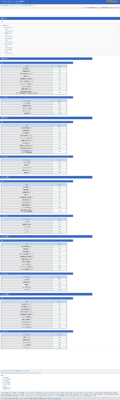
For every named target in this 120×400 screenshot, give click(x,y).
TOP (2, 21)
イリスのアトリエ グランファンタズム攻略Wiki (12, 1)
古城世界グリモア (8, 32)
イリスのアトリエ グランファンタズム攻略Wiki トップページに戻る (15, 370)
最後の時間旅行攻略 (8, 395)
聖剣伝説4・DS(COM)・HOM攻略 (110, 392)
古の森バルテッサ (8, 27)
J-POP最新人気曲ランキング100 (89, 395)
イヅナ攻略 (21, 395)
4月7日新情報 (6, 377)
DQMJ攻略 (3, 394)
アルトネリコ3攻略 (68, 392)
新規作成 (106, 7)
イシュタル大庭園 (8, 49)
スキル (23, 86)
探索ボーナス (4, 18)
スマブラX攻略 (96, 392)
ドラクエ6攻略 (36, 394)
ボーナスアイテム (9, 31)
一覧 (87, 7)
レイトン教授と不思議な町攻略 (109, 394)
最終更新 (90, 7)
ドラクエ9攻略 (56, 394)
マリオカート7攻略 (92, 394)
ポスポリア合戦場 (8, 38)
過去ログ (112, 7)
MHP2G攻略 (99, 394)
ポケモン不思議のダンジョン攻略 (40, 392)
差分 (109, 7)
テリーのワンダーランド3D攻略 (18, 394)
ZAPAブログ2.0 (43, 395)
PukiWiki (8, 398)
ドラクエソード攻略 (29, 394)
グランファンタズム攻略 (77, 392)
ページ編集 (102, 7)
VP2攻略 (101, 392)
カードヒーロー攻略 (35, 395)
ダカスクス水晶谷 (8, 44)
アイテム (6, 97)
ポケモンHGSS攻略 (5, 392)
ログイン (117, 7)
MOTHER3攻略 (76, 394)
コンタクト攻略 (27, 395)
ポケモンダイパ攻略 (29, 392)
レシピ (28, 110)
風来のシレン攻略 (68, 394)
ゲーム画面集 (6, 380)
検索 (94, 7)
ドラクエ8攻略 (50, 394)
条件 (6, 29)
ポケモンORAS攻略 (21, 392)
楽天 (81, 395)
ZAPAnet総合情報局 (5, 5)
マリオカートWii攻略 (84, 394)
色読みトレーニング (51, 395)
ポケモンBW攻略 (12, 392)
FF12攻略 (62, 394)
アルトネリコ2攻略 (60, 392)
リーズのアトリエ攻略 (87, 392)
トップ (85, 7)
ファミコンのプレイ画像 (70, 395)
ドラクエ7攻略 (43, 394)
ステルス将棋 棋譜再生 (60, 395)
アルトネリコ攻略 (51, 392)
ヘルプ (97, 7)
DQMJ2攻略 (8, 394)
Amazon (77, 395)
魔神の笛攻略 (15, 395)
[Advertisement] (60, 12)
